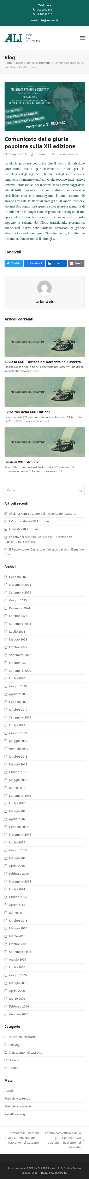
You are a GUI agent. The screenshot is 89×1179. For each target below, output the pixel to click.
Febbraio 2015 (19, 874)
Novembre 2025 (20, 585)
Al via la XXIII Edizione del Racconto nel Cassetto (43, 362)
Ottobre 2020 (18, 663)
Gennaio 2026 (18, 577)
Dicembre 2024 (19, 608)
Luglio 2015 (17, 842)
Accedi (9, 1091)
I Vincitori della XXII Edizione (27, 412)
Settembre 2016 (20, 796)
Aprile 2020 (17, 694)
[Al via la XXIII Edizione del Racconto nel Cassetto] (45, 341)
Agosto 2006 (17, 959)
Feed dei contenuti (17, 1098)
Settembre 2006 (20, 952)
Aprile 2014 (17, 905)
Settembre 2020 (20, 671)
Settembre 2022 (20, 655)
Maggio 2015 (18, 858)
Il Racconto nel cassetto (25, 1052)
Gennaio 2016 (18, 827)
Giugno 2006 (18, 975)
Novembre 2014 (20, 881)
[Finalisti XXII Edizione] (45, 442)
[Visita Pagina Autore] (44, 287)
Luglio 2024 (17, 631)
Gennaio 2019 (18, 749)
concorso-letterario (67, 154)
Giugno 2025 (18, 600)
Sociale (14, 1060)
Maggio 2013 (18, 928)
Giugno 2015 (18, 850)
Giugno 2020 (18, 686)
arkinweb (40, 154)
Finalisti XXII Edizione (21, 462)
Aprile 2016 (17, 819)
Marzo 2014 (17, 913)
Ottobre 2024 (18, 616)
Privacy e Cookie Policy (53, 1172)
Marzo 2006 (17, 998)
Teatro (13, 1068)
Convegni (15, 1045)
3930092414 (44, 9)
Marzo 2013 (17, 936)
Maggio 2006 (18, 983)
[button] (82, 38)
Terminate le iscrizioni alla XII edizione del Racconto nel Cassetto (22, 1138)
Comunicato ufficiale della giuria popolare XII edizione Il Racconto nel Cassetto (62, 1140)
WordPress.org (15, 1114)
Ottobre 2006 (18, 944)
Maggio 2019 (18, 741)
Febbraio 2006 (19, 1006)
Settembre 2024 (20, 624)
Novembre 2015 (20, 834)
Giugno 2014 (18, 897)
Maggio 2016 (18, 811)
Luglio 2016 (17, 803)
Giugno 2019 (18, 733)
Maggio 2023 (18, 639)
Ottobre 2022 (18, 647)
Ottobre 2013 (18, 920)
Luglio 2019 (17, 725)
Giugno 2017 (18, 772)
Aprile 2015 (17, 866)
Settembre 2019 (20, 717)
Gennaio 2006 (18, 1014)
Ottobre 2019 (18, 709)
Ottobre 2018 (18, 756)
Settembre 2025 (20, 592)
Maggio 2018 (18, 764)
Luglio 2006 (17, 967)
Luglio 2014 (17, 889)
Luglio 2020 (17, 678)
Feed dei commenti (18, 1106)
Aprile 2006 (17, 991)
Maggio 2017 (18, 780)
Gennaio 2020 (18, 702)
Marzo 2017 (17, 788)
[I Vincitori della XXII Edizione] (45, 391)
